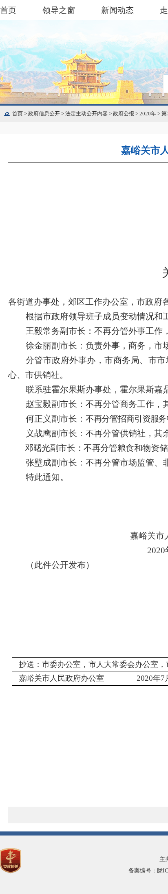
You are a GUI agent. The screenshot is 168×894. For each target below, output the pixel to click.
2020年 (150, 113)
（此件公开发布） (60, 565)
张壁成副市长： (56, 463)
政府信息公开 (46, 113)
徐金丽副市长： (56, 346)
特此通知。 (47, 477)
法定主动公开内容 (89, 113)
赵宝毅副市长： (56, 404)
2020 (145, 678)
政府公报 (126, 113)
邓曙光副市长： (54, 448)
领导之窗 (58, 10)
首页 (8, 10)
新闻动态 (117, 10)
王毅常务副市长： (60, 331)
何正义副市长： (56, 419)
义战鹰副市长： (56, 433)
